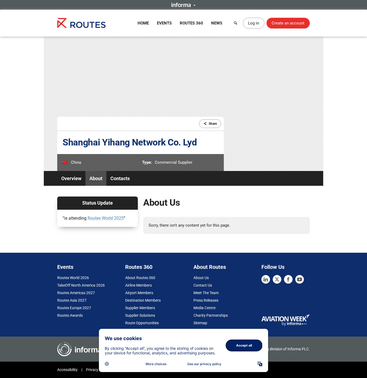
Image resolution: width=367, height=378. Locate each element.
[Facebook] (288, 279)
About (95, 178)
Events (164, 23)
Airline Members (138, 285)
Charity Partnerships (210, 315)
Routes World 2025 (106, 218)
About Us (201, 278)
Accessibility (67, 370)
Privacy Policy (97, 370)
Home (143, 23)
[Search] (235, 23)
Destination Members (143, 300)
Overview (71, 178)
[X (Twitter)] (277, 279)
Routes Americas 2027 (76, 293)
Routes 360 (191, 23)
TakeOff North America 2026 (81, 285)
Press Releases (205, 300)
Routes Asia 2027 (72, 300)
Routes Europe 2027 (74, 308)
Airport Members (139, 293)
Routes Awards (70, 315)
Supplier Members (140, 308)
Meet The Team (206, 293)
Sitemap (200, 323)
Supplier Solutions (140, 315)
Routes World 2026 (73, 278)
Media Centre (204, 308)
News (216, 23)
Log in (253, 23)
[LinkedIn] (265, 279)
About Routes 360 (140, 278)
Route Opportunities (142, 323)
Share (213, 124)
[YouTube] (299, 279)
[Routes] (81, 23)
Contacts (120, 178)
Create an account (288, 23)
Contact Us (202, 285)
